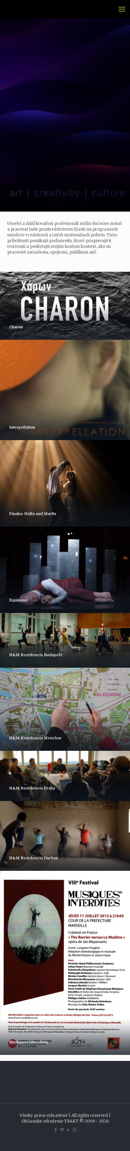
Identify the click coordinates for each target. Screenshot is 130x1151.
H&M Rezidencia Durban (33, 858)
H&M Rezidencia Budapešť (35, 655)
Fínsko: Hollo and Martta (32, 513)
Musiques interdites (28, 1042)
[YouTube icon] (68, 1130)
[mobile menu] (122, 9)
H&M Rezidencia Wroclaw (35, 738)
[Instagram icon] (74, 1130)
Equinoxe (18, 600)
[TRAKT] (13, 9)
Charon (16, 327)
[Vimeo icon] (62, 1130)
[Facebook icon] (55, 1130)
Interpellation (22, 427)
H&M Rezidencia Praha (32, 788)
